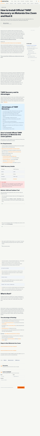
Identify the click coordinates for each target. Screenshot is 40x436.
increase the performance (9, 322)
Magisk (15, 3)
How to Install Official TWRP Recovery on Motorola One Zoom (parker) (32, 48)
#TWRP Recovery (17, 360)
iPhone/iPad (22, 1)
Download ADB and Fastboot (8, 162)
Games (18, 1)
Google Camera (19, 3)
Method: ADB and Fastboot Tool (32, 53)
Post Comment (21, 387)
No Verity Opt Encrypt (6, 156)
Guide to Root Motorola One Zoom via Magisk (8, 350)
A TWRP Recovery (3, 7)
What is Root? (29, 54)
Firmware (28, 3)
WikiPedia (5, 102)
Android (15, 1)
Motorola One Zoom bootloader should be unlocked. (11, 148)
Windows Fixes (36, 3)
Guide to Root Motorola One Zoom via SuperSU (9, 346)
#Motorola (5, 360)
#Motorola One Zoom (10, 360)
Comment (2, 378)
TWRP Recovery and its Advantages (32, 45)
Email (13, 374)
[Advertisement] (33, 36)
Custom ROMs (24, 3)
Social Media (27, 1)
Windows (31, 1)
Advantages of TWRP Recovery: (31, 46)
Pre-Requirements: (30, 50)
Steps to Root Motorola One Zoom (32, 57)
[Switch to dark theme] (38, 1)
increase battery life (11, 325)
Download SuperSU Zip (7, 157)
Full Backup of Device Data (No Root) (14, 151)
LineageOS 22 (11, 3)
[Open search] (36, 1)
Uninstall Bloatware (5, 328)
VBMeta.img (14, 156)
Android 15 (7, 3)
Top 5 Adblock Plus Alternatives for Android (12, 333)
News (12, 1)
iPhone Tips (32, 3)
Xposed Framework (11, 338)
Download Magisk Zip (6, 159)
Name (1, 374)
